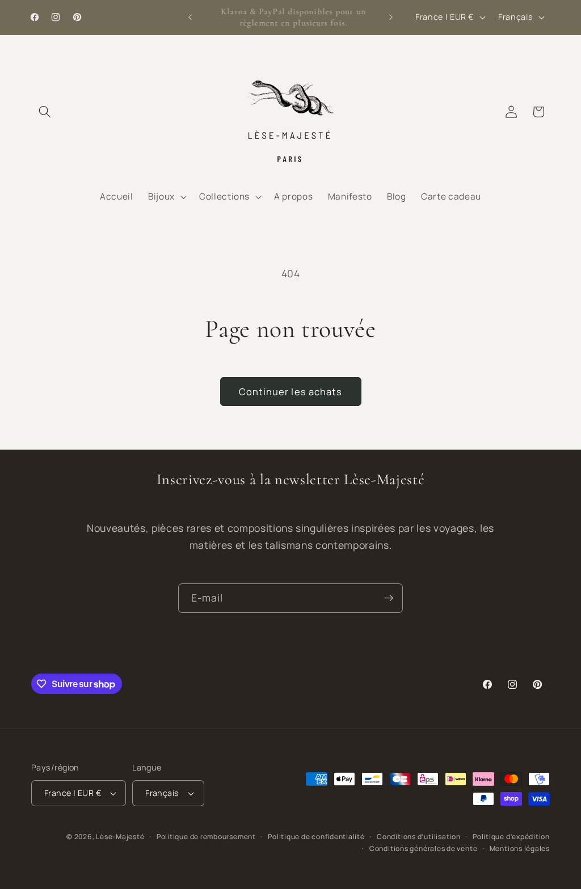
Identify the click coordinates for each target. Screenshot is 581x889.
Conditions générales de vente (423, 848)
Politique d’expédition (511, 836)
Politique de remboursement (206, 836)
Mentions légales (520, 848)
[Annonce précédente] (190, 17)
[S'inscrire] (388, 598)
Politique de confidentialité (316, 836)
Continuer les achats (291, 391)
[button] (44, 111)
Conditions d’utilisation (418, 836)
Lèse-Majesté (120, 836)
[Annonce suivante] (390, 17)
